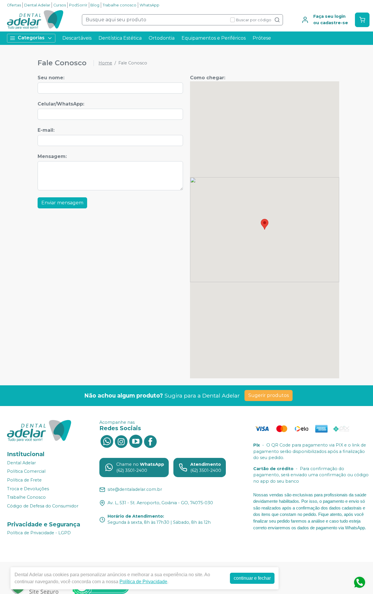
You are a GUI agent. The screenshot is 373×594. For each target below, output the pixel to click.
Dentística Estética (120, 38)
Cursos (59, 5)
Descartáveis (77, 38)
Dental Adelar (37, 5)
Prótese (262, 38)
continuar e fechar (252, 578)
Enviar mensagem (62, 202)
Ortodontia (162, 38)
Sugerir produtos (268, 395)
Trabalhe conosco (119, 5)
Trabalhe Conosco (26, 497)
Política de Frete (24, 480)
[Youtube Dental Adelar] (136, 441)
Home (105, 63)
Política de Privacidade (143, 581)
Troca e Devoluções (28, 488)
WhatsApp (149, 5)
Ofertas (14, 5)
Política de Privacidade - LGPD (39, 533)
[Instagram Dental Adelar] (121, 441)
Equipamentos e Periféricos (214, 38)
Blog (94, 5)
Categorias (31, 38)
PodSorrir (78, 5)
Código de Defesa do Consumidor (42, 506)
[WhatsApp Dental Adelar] (106, 441)
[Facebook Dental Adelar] (150, 441)
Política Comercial (26, 471)
